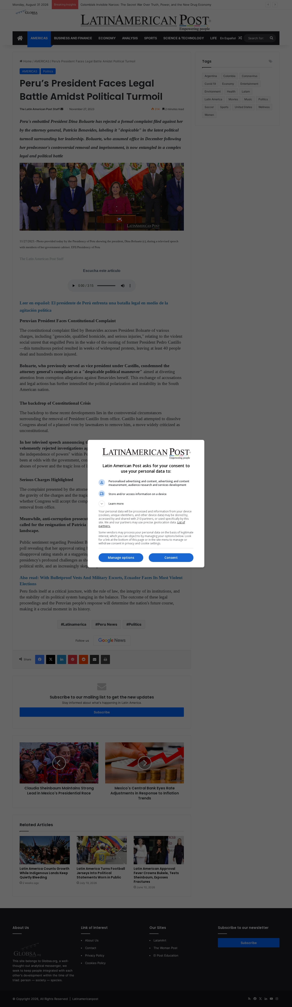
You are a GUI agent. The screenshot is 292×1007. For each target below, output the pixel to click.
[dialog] (146, 503)
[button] (146, 504)
